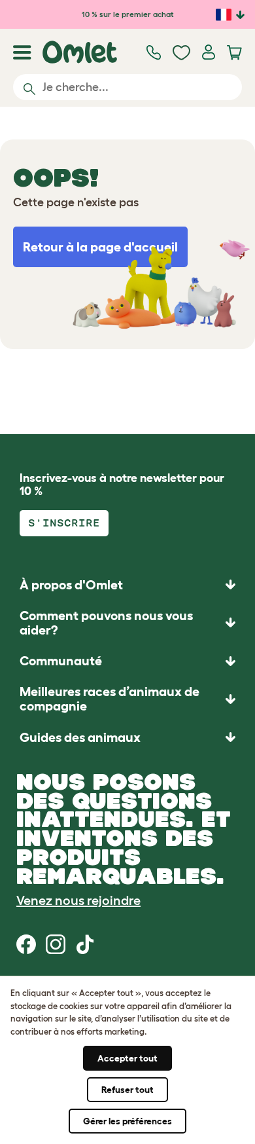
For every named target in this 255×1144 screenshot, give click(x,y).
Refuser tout (127, 1089)
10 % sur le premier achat (128, 14)
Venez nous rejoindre (78, 900)
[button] (127, 737)
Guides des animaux (80, 737)
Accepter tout (127, 1058)
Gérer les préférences (127, 1121)
